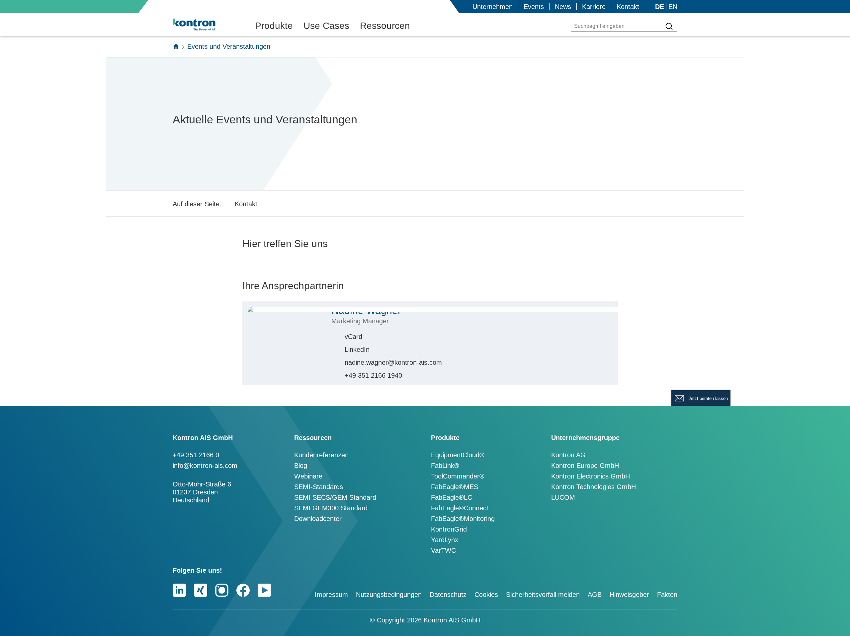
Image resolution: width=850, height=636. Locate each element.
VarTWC (443, 550)
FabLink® (445, 465)
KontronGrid (449, 529)
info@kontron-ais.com (205, 465)
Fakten (667, 594)
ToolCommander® (457, 476)
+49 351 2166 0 (196, 455)
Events (534, 6)
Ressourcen (385, 26)
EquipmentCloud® (457, 455)
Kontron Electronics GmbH (590, 476)
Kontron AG (568, 455)
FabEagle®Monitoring (463, 518)
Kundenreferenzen (321, 455)
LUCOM (563, 497)
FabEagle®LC (451, 497)
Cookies (486, 594)
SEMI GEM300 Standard (331, 508)
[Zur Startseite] (176, 46)
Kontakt (628, 6)
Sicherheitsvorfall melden (543, 594)
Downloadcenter (318, 518)
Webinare (308, 476)
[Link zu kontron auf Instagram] (221, 590)
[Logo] (204, 25)
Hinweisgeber (629, 594)
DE (659, 6)
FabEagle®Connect (459, 508)
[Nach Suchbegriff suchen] (669, 26)
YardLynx (444, 539)
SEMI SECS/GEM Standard (335, 497)
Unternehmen (492, 6)
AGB (595, 594)
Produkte (274, 26)
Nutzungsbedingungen (389, 594)
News (563, 6)
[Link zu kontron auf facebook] (243, 590)
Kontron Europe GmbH (585, 465)
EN (672, 6)
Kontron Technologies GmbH (593, 486)
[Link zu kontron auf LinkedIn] (179, 590)
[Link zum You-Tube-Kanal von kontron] (264, 590)
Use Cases (326, 26)
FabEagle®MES (454, 486)
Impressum (331, 594)
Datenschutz (448, 594)
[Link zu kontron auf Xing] (200, 590)
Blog (300, 465)
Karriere (594, 6)
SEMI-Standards (318, 486)
